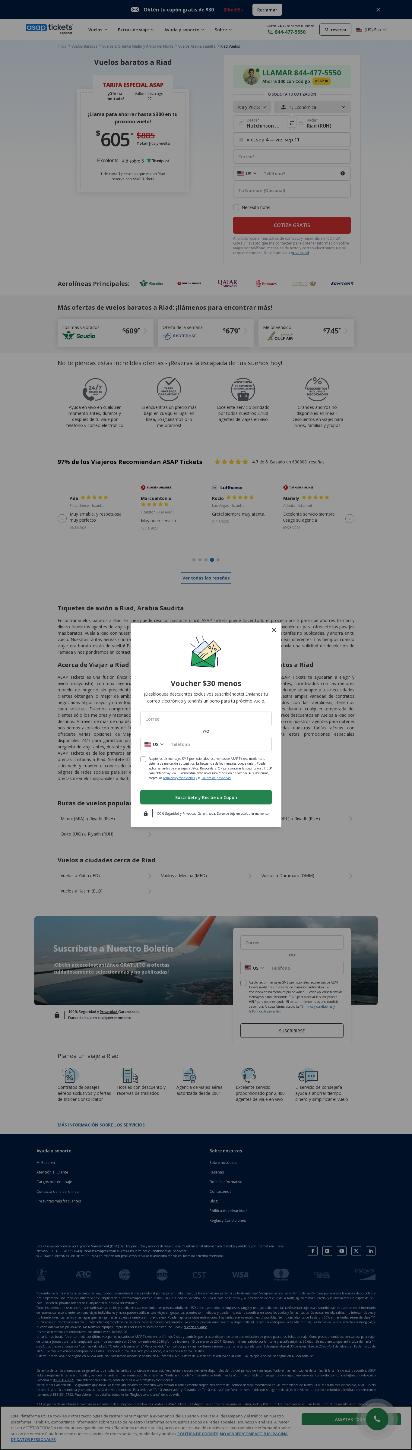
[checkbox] (143, 759)
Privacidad (190, 813)
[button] (154, 744)
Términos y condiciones (179, 778)
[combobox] (206, 718)
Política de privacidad (216, 778)
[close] (274, 630)
